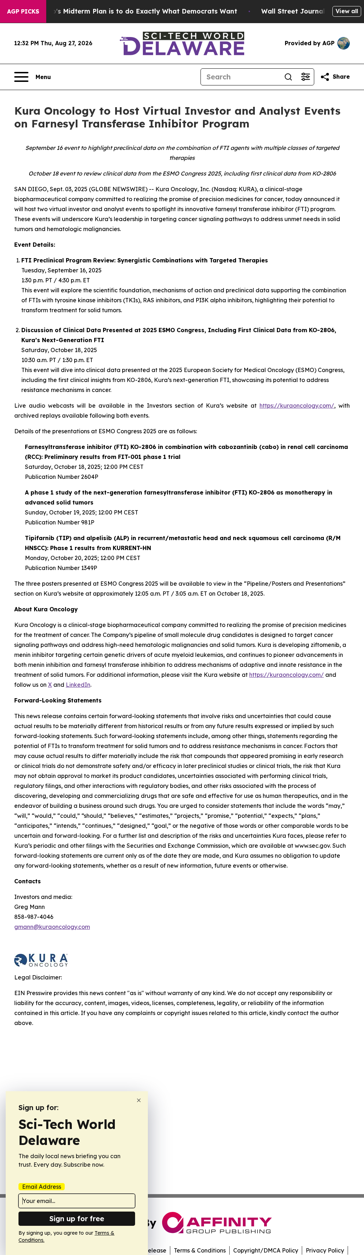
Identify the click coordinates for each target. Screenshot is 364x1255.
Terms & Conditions (200, 1250)
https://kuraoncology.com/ (296, 405)
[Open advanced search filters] (305, 77)
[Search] (288, 77)
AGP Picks (23, 11)
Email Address (41, 1186)
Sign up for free (76, 1218)
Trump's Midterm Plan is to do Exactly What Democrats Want (136, 11)
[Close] (138, 1100)
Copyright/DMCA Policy (265, 1250)
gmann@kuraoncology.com (52, 926)
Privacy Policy (325, 1250)
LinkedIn (78, 684)
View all (347, 11)
